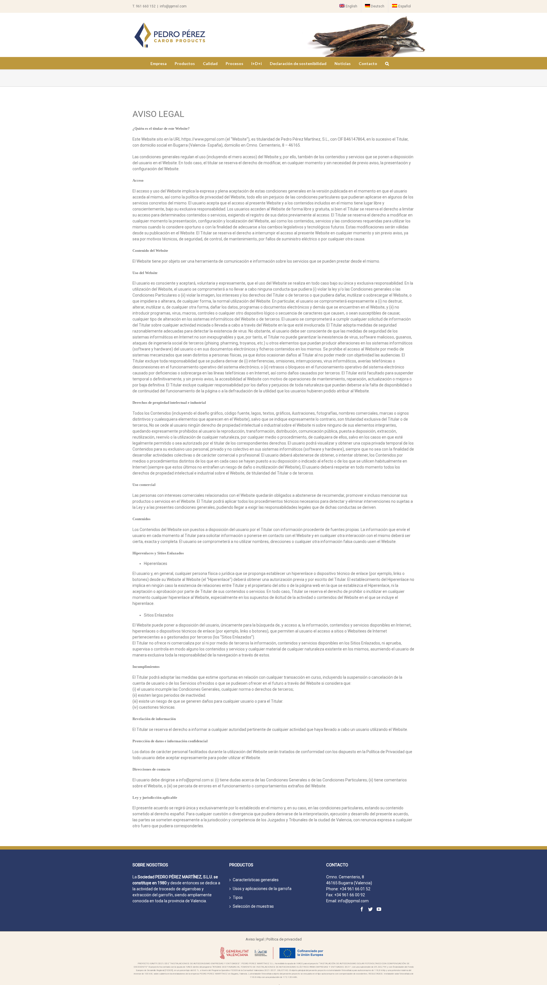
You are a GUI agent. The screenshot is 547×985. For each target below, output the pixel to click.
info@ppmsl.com (173, 6)
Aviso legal (255, 939)
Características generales (256, 879)
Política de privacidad (284, 939)
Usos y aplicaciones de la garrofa (262, 888)
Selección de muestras (253, 906)
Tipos (238, 897)
